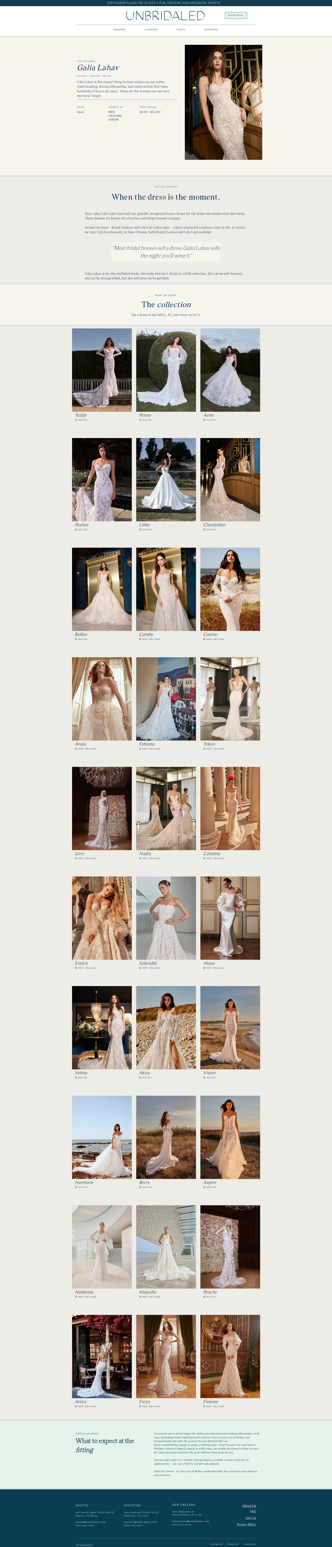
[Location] (75, 419)
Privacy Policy (246, 1524)
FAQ (253, 1511)
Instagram (216, 1544)
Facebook (250, 1544)
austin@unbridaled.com (91, 1522)
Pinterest (233, 1544)
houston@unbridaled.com (140, 1522)
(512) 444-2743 (85, 1525)
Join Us (251, 1518)
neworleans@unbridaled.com (190, 1521)
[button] (151, 30)
